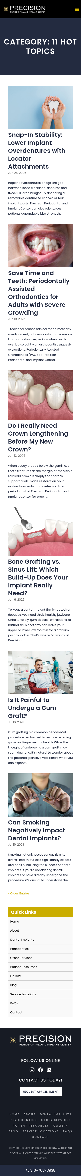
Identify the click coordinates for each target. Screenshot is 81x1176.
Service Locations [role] (23, 994)
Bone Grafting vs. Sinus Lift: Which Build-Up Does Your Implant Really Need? (38, 577)
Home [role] (14, 921)
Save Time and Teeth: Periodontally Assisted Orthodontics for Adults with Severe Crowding (39, 293)
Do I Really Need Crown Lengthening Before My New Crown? (38, 437)
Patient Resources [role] (23, 967)
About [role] (14, 930)
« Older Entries (18, 893)
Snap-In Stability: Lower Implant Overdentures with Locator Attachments (36, 150)
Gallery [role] (15, 976)
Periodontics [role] (19, 949)
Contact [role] (16, 1012)
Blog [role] (13, 985)
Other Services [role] (21, 958)
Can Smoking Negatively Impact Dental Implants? (36, 830)
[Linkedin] (49, 1069)
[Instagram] (32, 1069)
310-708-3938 (42, 1170)
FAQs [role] (14, 1003)
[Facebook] (40, 1069)
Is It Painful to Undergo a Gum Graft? (32, 708)
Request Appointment (40, 1092)
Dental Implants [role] (22, 939)
